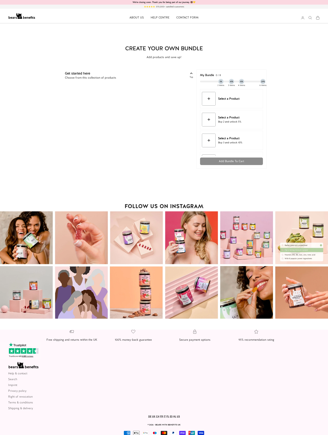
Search (12, 379)
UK (153, 416)
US (178, 416)
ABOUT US (136, 17)
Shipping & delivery (20, 408)
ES (171, 416)
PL (167, 416)
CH (157, 416)
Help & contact (17, 373)
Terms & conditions (20, 402)
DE (149, 416)
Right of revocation (20, 396)
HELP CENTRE (160, 17)
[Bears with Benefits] (164, 264)
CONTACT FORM (187, 17)
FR (161, 416)
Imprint (12, 385)
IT (165, 416)
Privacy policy (17, 391)
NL (174, 416)
